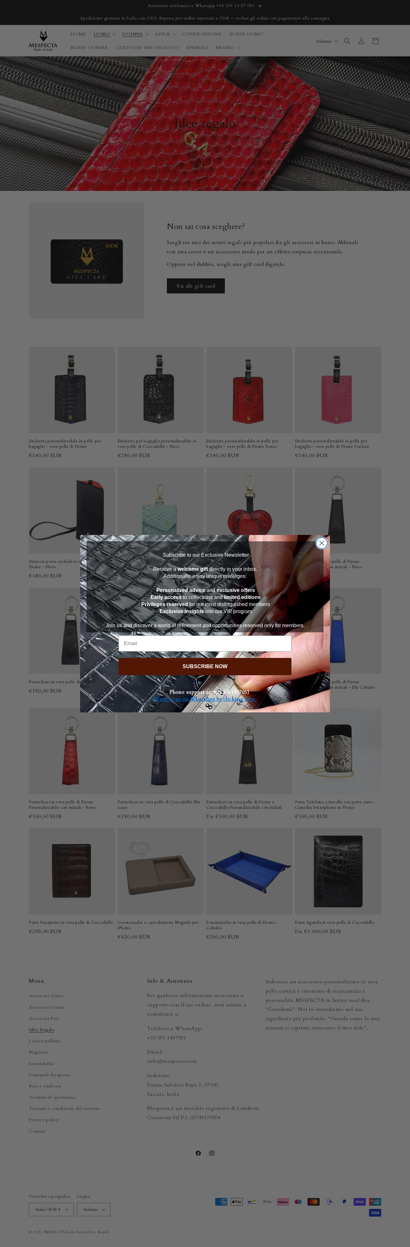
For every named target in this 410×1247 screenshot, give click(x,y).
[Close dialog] (321, 543)
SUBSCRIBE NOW (205, 666)
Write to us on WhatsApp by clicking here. (205, 699)
